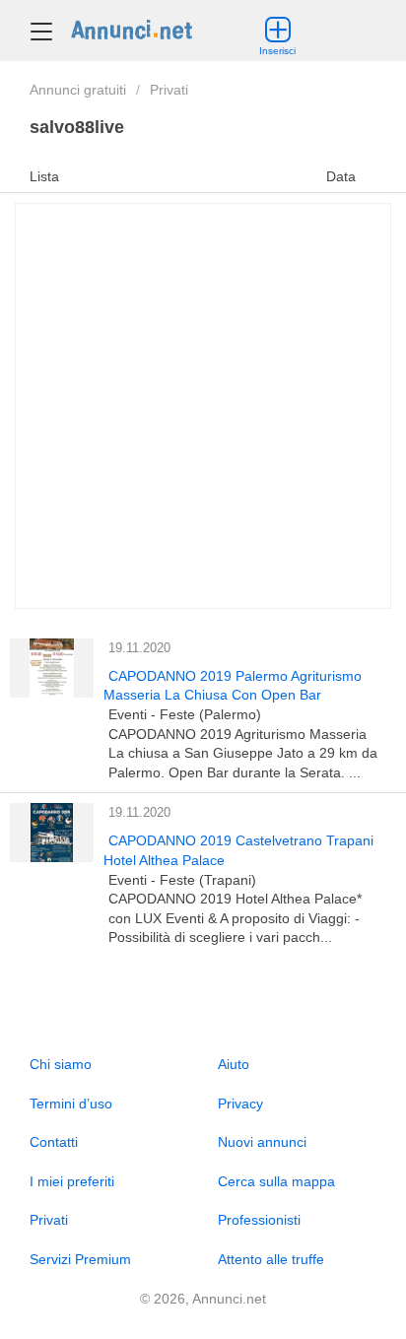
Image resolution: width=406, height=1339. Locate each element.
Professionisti (259, 1220)
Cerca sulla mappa (276, 1181)
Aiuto (233, 1064)
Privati (169, 90)
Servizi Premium (80, 1259)
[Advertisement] (203, 406)
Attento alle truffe (271, 1259)
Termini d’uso (71, 1103)
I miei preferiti (72, 1181)
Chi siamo (61, 1064)
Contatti (54, 1142)
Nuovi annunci (262, 1142)
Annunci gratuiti (78, 90)
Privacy (240, 1103)
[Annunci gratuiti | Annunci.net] (131, 28)
